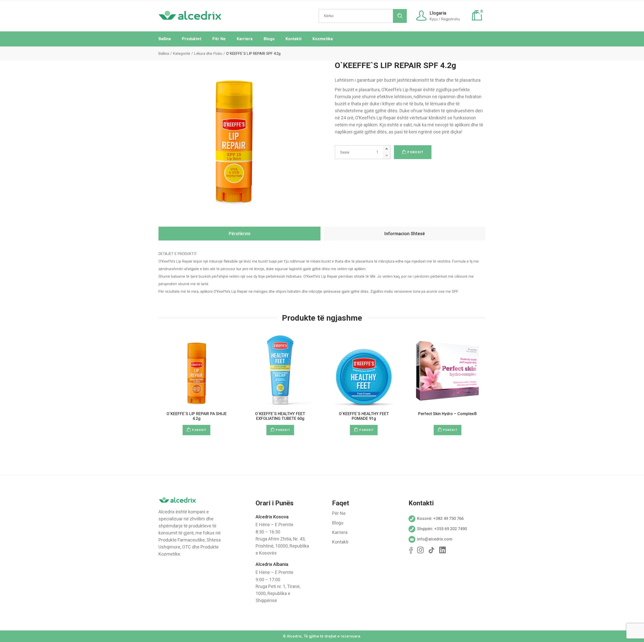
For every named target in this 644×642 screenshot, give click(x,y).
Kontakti (340, 542)
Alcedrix (294, 636)
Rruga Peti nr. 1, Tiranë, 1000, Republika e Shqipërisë (278, 593)
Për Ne (339, 513)
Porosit (415, 152)
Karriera (339, 532)
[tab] (239, 233)
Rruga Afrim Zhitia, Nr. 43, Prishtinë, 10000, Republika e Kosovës (282, 546)
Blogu (337, 522)
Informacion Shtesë (404, 233)
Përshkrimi (239, 233)
